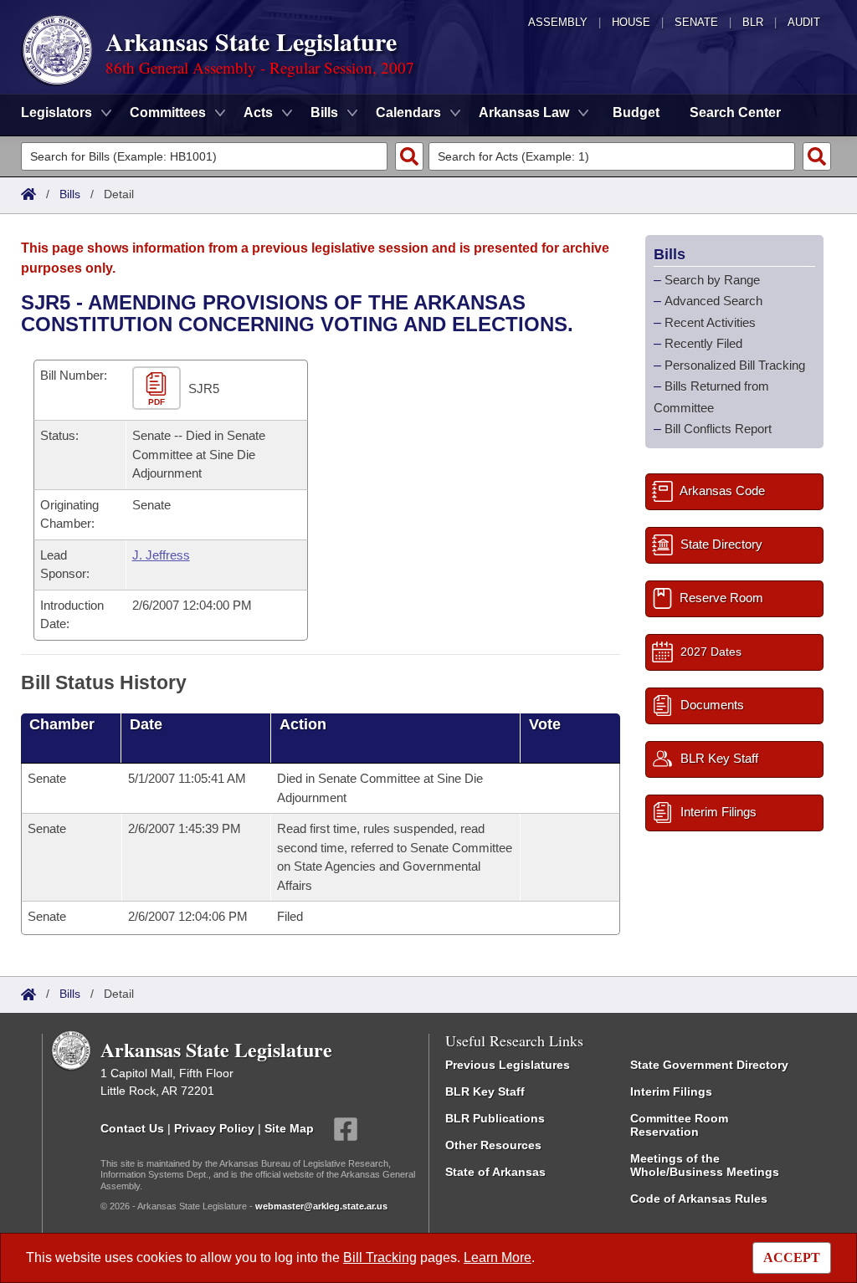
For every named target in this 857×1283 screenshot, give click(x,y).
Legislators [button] (56, 112)
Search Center (735, 112)
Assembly (558, 22)
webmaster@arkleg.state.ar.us (321, 1206)
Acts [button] (258, 112)
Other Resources (493, 1145)
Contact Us (132, 1128)
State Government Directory (709, 1064)
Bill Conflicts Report (718, 429)
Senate (696, 22)
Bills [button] (324, 112)
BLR (752, 22)
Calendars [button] (408, 112)
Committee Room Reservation (679, 1125)
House (631, 22)
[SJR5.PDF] (158, 389)
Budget (636, 112)
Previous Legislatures (507, 1064)
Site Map (289, 1128)
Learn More (497, 1257)
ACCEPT (791, 1257)
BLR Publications (495, 1118)
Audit (804, 22)
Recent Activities (710, 322)
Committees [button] (168, 112)
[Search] (409, 156)
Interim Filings (671, 1091)
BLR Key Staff (485, 1091)
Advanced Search (713, 301)
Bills (69, 194)
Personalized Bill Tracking (735, 365)
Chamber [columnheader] (62, 724)
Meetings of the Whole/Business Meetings (704, 1165)
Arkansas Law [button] (524, 112)
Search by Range (712, 280)
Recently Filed (703, 343)
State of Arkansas (495, 1171)
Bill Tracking (380, 1257)
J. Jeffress (161, 555)
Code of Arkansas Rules (698, 1198)
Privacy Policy (214, 1128)
